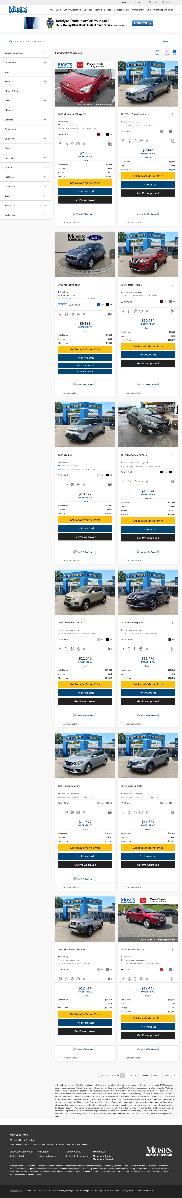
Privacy (62, 1191)
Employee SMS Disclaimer (76, 1191)
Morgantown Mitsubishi (103, 1159)
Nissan (50, 1145)
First (106, 1075)
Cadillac (13, 1156)
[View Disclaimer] (84, 144)
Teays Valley (82, 1156)
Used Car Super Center (76, 1145)
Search (165, 41)
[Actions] (109, 114)
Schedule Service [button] (103, 9)
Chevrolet (59, 1145)
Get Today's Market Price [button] (85, 183)
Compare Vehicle (71, 222)
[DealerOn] (17, 1190)
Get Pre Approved (85, 200)
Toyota (34, 1145)
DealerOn (46, 1191)
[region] (85, 170)
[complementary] (173, 1189)
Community (138, 9)
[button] (112, 84)
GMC (21, 1156)
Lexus (42, 1145)
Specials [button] (88, 9)
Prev (116, 1075)
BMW (27, 1145)
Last (155, 1075)
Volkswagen (51, 1156)
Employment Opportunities (159, 9)
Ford (12, 1145)
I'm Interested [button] (85, 191)
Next (146, 1075)
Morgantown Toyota (102, 1156)
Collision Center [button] (121, 9)
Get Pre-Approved (85, 365)
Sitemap (55, 1191)
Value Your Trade (85, 371)
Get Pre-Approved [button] (72, 9)
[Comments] (110, 144)
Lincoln (19, 1145)
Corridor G (70, 1156)
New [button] (51, 9)
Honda (41, 1156)
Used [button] (58, 9)
